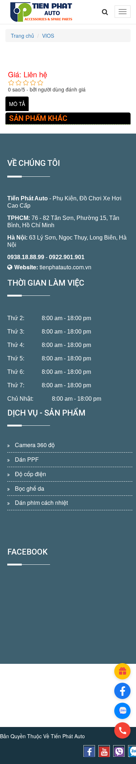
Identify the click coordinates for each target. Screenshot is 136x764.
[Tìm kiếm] (105, 12)
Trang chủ (22, 35)
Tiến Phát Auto (27, 198)
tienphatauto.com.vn (65, 267)
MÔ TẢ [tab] (17, 103)
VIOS (48, 35)
